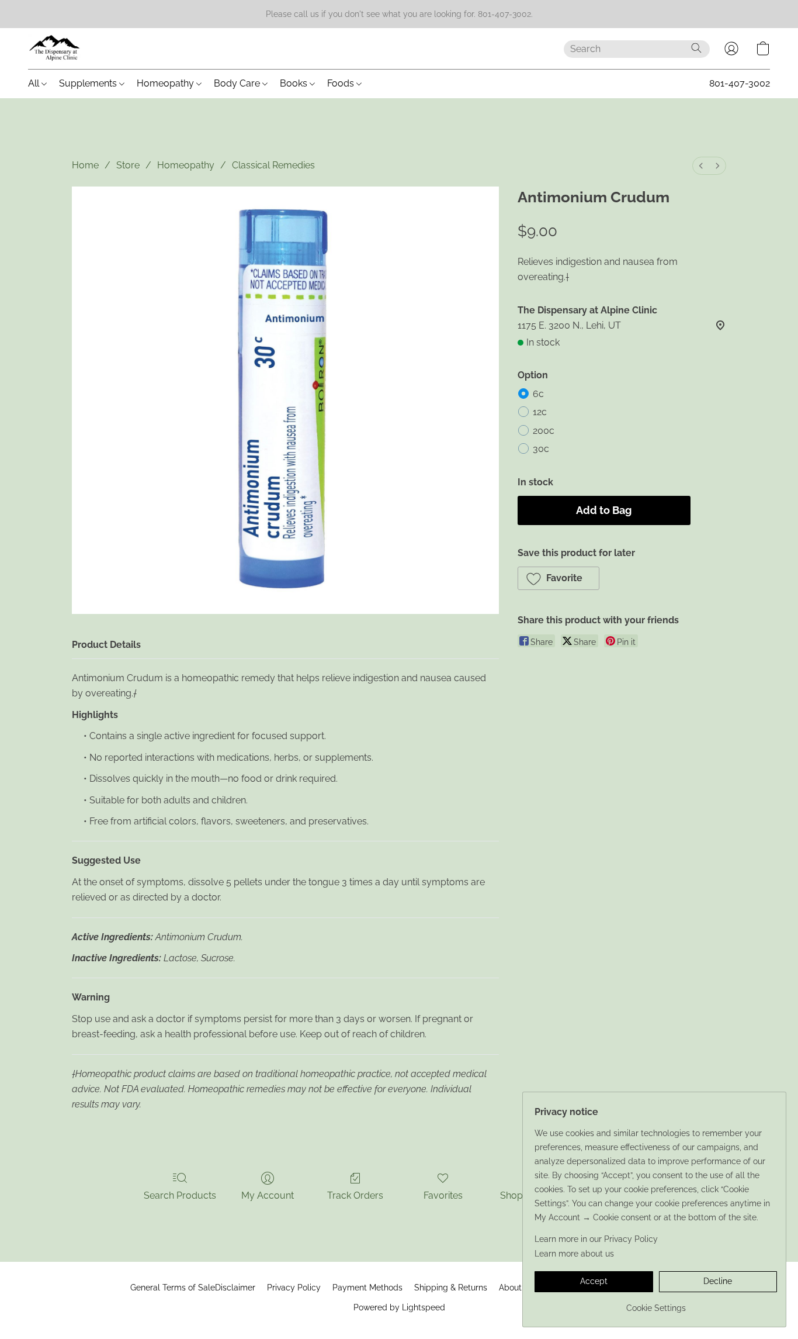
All (34, 83)
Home (85, 165)
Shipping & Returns (450, 1287)
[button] (55, 48)
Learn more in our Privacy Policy (596, 1239)
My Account (267, 1195)
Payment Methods (367, 1287)
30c (541, 448)
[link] (656, 1303)
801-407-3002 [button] (739, 83)
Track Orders (355, 1195)
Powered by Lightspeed (399, 1307)
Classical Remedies (273, 165)
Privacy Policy (294, 1287)
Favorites (443, 1195)
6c (538, 393)
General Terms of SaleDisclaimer (192, 1287)
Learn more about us (574, 1253)
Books (295, 83)
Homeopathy (166, 83)
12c (540, 411)
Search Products (180, 1195)
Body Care (238, 83)
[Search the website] (696, 48)
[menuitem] (701, 165)
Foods (341, 83)
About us (516, 1287)
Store (128, 165)
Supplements (89, 83)
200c (543, 430)
